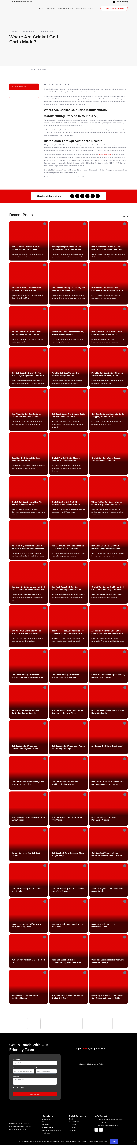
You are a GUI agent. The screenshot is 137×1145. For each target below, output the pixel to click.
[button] (72, 196)
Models (40, 8)
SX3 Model (72, 1127)
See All (125, 216)
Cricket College (80, 8)
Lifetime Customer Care (65, 8)
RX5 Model (72, 1130)
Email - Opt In (19, 1087)
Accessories (51, 8)
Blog (43, 1122)
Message (16, 1076)
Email (15, 1068)
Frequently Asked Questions (51, 1130)
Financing (45, 1124)
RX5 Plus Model (73, 1122)
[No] (135, 1141)
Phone (38, 1068)
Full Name (16, 1059)
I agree (114, 1141)
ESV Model (72, 1124)
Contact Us (91, 8)
